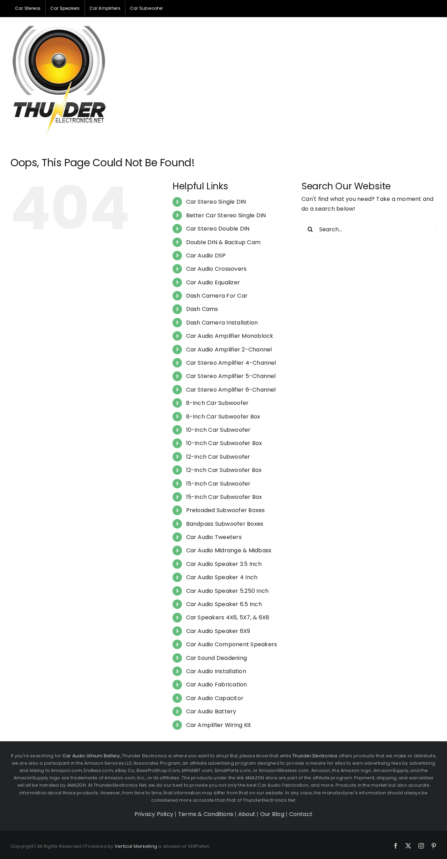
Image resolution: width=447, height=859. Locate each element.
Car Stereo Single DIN (216, 202)
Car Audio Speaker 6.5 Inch (224, 604)
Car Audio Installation (216, 671)
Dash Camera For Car (217, 296)
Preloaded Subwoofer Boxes (225, 510)
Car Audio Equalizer (213, 282)
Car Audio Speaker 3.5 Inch (224, 564)
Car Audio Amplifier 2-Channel (229, 349)
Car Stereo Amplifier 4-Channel (231, 363)
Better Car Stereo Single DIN (226, 215)
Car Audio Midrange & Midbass (229, 550)
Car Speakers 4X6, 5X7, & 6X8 (228, 617)
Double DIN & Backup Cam (223, 242)
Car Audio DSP (206, 256)
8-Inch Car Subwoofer (217, 403)
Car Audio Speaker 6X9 (218, 631)
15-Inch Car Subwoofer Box (224, 497)
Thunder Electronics (315, 756)
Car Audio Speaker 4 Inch (222, 577)
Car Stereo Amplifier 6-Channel (231, 390)
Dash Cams (202, 309)
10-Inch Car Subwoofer (218, 430)
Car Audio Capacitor (215, 698)
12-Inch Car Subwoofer (218, 457)
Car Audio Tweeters (214, 537)
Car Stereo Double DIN (218, 229)
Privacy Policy (153, 814)
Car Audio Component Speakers (231, 644)
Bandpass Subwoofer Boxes (225, 524)
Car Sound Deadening (216, 658)
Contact (301, 814)
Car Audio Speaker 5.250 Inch (227, 591)
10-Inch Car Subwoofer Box (224, 443)
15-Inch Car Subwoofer (218, 484)
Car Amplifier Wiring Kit (218, 725)
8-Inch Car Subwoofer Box (223, 417)
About (246, 814)
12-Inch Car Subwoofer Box (224, 470)
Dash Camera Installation (222, 323)
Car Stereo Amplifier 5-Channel (231, 376)
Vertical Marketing (136, 846)
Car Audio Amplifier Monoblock (229, 336)
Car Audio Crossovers (216, 269)
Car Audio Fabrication (216, 684)
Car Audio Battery (211, 711)
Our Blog (272, 814)
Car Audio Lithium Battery (91, 756)
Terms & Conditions (205, 814)
